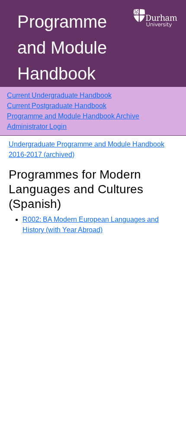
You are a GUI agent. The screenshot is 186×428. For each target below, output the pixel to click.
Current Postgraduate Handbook (56, 105)
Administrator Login (37, 126)
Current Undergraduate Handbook (59, 95)
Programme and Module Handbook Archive (73, 116)
